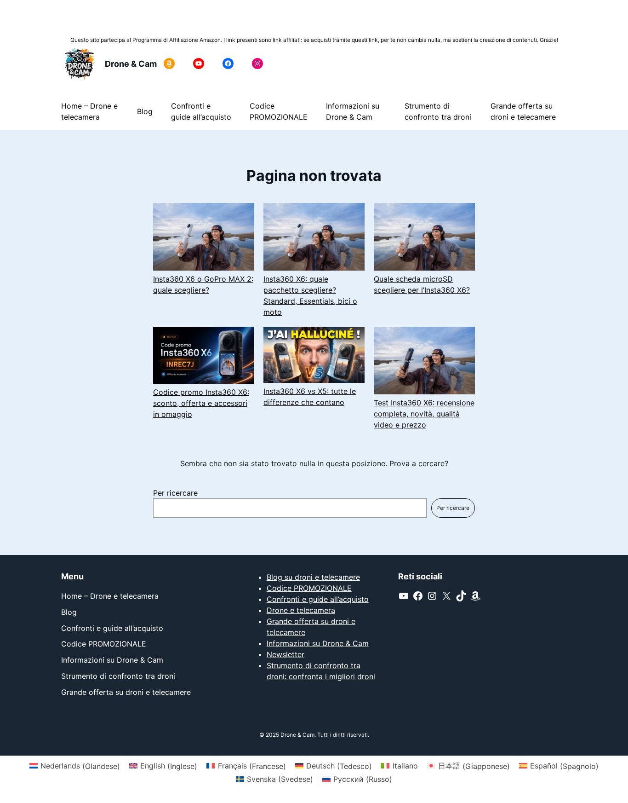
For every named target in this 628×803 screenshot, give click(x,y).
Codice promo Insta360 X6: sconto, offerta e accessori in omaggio (201, 403)
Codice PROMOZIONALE (309, 588)
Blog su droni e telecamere (313, 577)
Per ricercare (175, 492)
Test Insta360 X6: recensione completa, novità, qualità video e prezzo (424, 413)
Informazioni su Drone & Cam (318, 643)
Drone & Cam (131, 64)
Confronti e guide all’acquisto (318, 599)
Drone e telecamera (301, 610)
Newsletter (285, 654)
